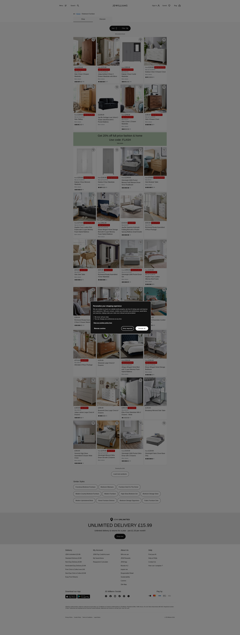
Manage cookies (100, 329)
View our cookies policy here (103, 324)
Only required (127, 329)
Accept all (142, 329)
